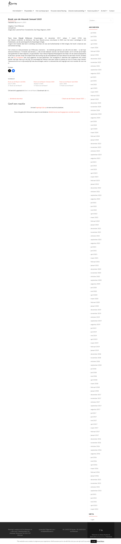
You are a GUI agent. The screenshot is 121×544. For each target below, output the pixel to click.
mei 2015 (94, 502)
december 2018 (96, 354)
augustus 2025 (95, 73)
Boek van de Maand (31, 90)
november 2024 (96, 106)
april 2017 (94, 424)
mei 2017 (94, 420)
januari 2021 (95, 265)
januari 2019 (95, 350)
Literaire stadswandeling (76, 11)
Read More (100, 541)
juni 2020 (94, 287)
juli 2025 (93, 77)
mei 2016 (94, 461)
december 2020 (96, 269)
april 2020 (94, 295)
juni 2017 (94, 417)
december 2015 (96, 479)
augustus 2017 (95, 409)
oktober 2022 (95, 191)
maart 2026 (94, 47)
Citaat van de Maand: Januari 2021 (74, 98)
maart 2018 (94, 383)
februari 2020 (95, 302)
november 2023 (96, 147)
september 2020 (96, 280)
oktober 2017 (95, 402)
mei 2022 (94, 210)
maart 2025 (94, 92)
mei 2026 (94, 40)
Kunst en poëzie (92, 11)
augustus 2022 (95, 199)
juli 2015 (93, 494)
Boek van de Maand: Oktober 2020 (44, 82)
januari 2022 (95, 225)
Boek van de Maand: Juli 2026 (16, 82)
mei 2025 (94, 84)
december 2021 (96, 228)
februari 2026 (95, 51)
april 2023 (94, 173)
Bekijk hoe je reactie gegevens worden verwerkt (64, 112)
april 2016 (94, 465)
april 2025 (94, 88)
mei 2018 (94, 376)
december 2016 (96, 439)
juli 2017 (93, 413)
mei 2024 (94, 125)
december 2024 (96, 103)
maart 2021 (94, 258)
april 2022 (94, 214)
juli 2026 (93, 33)
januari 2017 (95, 435)
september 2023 (96, 154)
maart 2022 (94, 217)
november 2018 (96, 358)
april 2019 (94, 339)
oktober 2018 (95, 361)
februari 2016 (95, 472)
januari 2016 (95, 476)
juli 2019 (93, 328)
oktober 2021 (95, 236)
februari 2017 (95, 431)
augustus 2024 (95, 118)
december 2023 (96, 143)
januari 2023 (95, 184)
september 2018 (96, 365)
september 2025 (96, 70)
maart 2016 (94, 468)
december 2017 (96, 394)
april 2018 (94, 380)
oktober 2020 (95, 276)
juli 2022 (93, 202)
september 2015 (96, 490)
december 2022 (96, 188)
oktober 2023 (95, 151)
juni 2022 (94, 206)
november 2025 (96, 62)
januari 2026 (95, 55)
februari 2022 (95, 221)
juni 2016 (94, 457)
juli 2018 (93, 369)
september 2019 (96, 321)
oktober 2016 (95, 446)
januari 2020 (95, 306)
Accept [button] (94, 541)
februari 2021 (95, 262)
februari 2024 (95, 136)
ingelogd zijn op (41, 107)
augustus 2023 (95, 158)
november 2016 (96, 442)
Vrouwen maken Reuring (58, 11)
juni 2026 (94, 36)
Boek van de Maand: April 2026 (69, 82)
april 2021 (94, 254)
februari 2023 (95, 180)
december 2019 (96, 310)
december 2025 (96, 58)
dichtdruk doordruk (15, 98)
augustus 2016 (95, 454)
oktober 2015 (95, 487)
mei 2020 (94, 291)
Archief (103, 11)
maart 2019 (94, 343)
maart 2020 (94, 298)
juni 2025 (94, 81)
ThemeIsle (108, 536)
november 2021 (96, 232)
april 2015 (94, 505)
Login (92, 519)
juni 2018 (94, 372)
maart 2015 (94, 509)
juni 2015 (94, 498)
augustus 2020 (95, 284)
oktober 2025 (95, 66)
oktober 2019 (95, 317)
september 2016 (96, 450)
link (48, 90)
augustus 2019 (95, 324)
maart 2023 (94, 177)
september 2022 (96, 195)
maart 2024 (94, 132)
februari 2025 (95, 95)
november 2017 (96, 398)
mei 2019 (94, 335)
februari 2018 (95, 387)
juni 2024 (94, 121)
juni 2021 (94, 250)
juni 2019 (94, 332)
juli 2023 (93, 162)
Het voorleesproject (42, 11)
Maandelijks (28, 11)
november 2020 (96, 273)
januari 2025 (95, 99)
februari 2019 (95, 346)
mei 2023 (94, 169)
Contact (111, 11)
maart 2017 (94, 428)
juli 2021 (93, 247)
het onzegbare (18, 57)
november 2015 (96, 483)
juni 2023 (94, 166)
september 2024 (96, 114)
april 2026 (94, 44)
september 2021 (96, 239)
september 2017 (96, 406)
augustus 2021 (95, 243)
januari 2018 (95, 391)
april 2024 (94, 129)
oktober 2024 (95, 110)
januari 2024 (95, 140)
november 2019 (96, 313)
